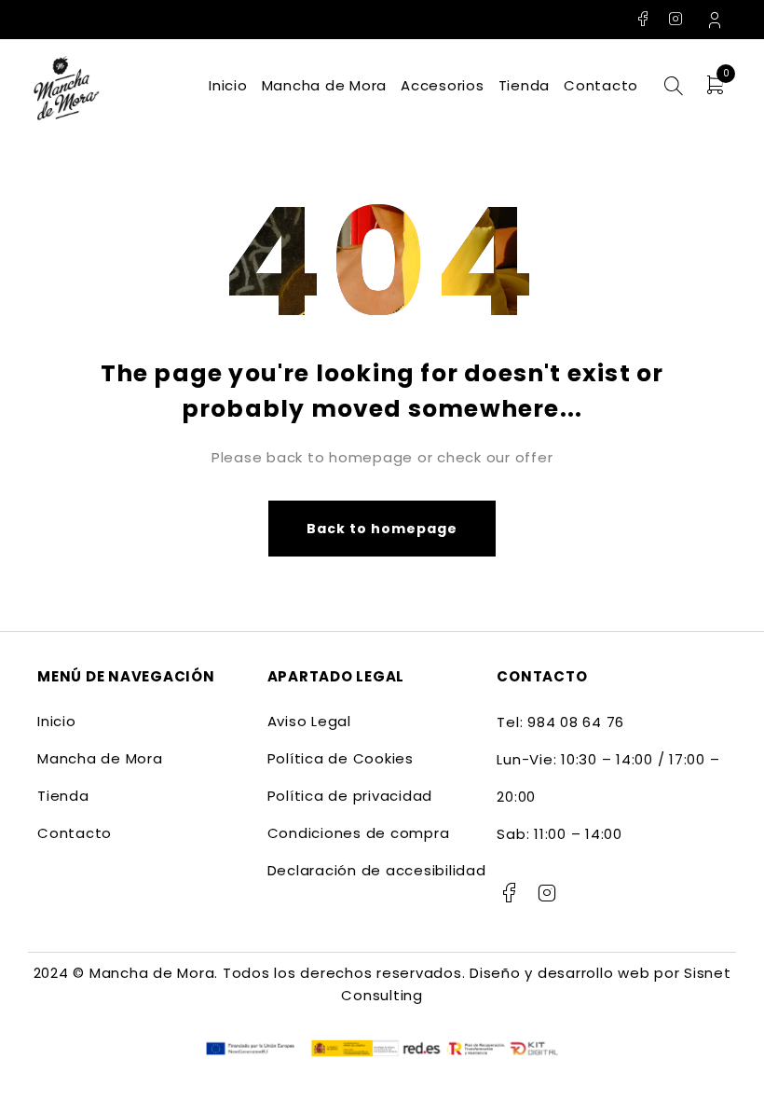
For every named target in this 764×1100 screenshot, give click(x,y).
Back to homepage (382, 528)
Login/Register (716, 19)
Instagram (676, 18)
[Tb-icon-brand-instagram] (547, 893)
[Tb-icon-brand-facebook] (509, 893)
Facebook (643, 18)
